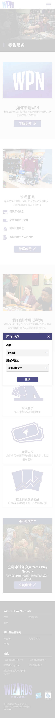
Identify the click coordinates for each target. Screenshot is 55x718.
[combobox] (24, 352)
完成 (27, 379)
